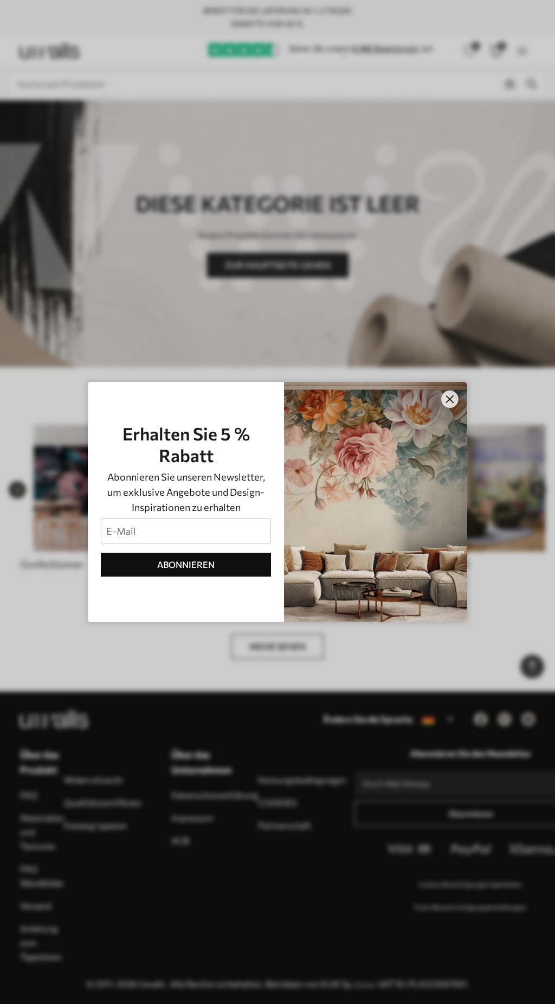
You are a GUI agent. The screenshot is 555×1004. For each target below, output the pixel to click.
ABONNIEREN (186, 564)
